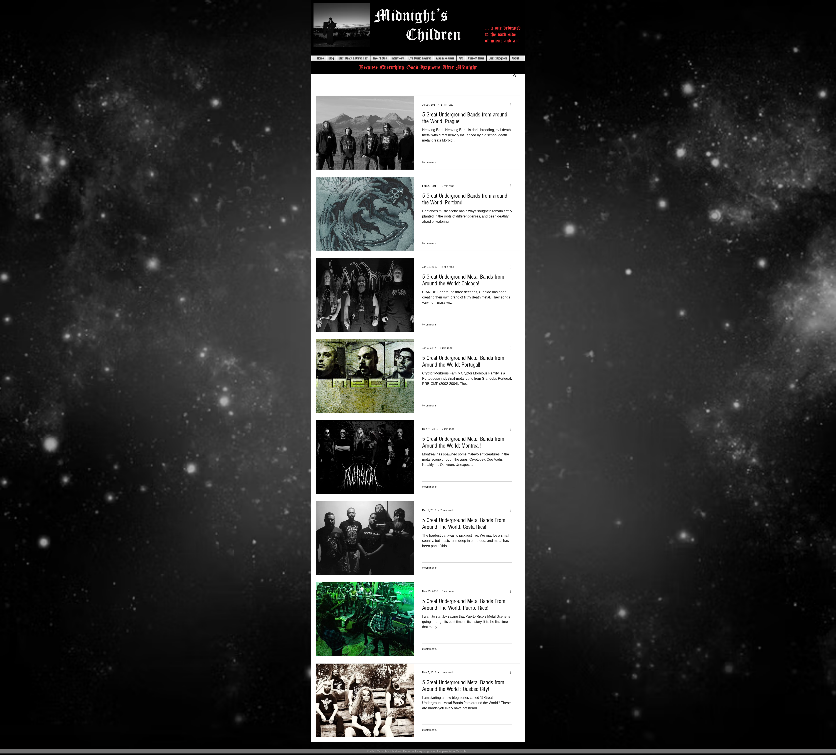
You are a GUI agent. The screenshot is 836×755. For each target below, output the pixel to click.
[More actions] (511, 104)
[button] (515, 76)
